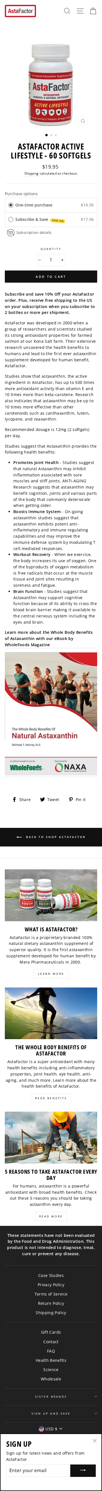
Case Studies (51, 1275)
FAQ (51, 1351)
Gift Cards (51, 1332)
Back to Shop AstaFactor (55, 837)
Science (50, 1369)
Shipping (31, 173)
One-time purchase (33, 205)
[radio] (10, 205)
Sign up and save (51, 1413)
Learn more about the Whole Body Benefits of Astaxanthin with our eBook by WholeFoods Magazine (49, 638)
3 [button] (56, 135)
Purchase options (21, 193)
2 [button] (51, 135)
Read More (51, 1216)
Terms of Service (51, 1294)
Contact (50, 1341)
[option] (51, 75)
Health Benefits (51, 1360)
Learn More (51, 974)
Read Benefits (51, 1098)
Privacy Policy (51, 1284)
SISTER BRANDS (51, 1396)
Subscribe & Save (39, 220)
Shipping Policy (51, 1312)
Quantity (51, 249)
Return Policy (51, 1303)
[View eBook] (51, 714)
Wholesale (51, 1379)
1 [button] (46, 135)
